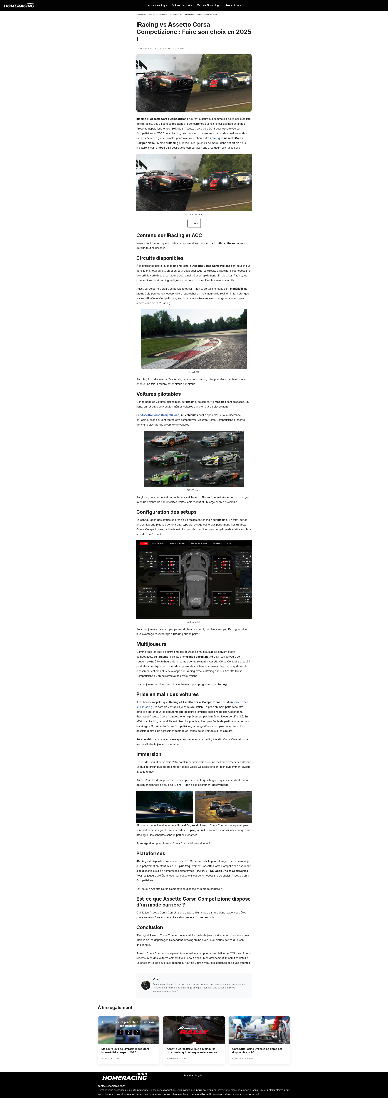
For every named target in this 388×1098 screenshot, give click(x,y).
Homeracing (141, 14)
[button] (166, 5)
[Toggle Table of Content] (194, 223)
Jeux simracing (154, 14)
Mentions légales (194, 1075)
